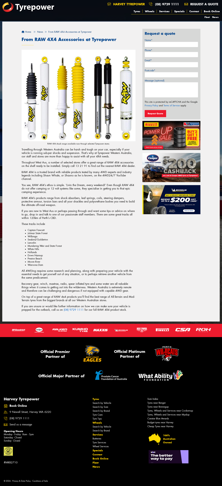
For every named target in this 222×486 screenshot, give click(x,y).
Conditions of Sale (40, 481)
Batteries (97, 438)
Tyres (137, 11)
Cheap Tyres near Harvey (160, 426)
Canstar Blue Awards (158, 418)
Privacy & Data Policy (21, 481)
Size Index (152, 399)
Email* (148, 60)
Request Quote (155, 113)
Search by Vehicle (102, 403)
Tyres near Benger (156, 402)
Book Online (212, 11)
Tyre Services (99, 442)
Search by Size (100, 407)
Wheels (149, 11)
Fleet (207, 17)
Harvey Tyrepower (128, 4)
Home (27, 31)
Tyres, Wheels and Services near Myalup (168, 414)
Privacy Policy (151, 105)
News (215, 17)
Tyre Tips (97, 418)
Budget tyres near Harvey (160, 422)
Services (164, 11)
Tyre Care (98, 414)
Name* (148, 40)
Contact (194, 11)
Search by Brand (101, 410)
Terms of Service (172, 105)
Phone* (148, 50)
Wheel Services (101, 446)
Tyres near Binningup (158, 406)
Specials (179, 11)
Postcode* (150, 70)
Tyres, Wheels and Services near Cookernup (170, 410)
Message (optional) (154, 80)
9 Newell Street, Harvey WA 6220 (30, 412)
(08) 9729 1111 (167, 4)
